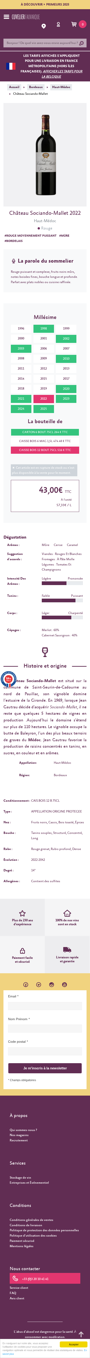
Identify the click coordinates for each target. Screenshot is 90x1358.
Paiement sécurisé (22, 1241)
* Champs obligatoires (22, 1080)
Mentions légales (21, 1246)
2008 (21, 358)
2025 (43, 409)
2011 (21, 368)
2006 (43, 348)
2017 (66, 379)
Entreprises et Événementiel (29, 1183)
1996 (21, 328)
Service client (19, 1288)
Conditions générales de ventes (31, 1220)
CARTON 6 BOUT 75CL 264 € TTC (45, 432)
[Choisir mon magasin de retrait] (44, 26)
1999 (66, 328)
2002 (66, 339)
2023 (66, 399)
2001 (43, 338)
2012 (43, 368)
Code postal (17, 1041)
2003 (21, 348)
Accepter (73, 1344)
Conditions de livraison (26, 1225)
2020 (66, 389)
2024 (21, 409)
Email (12, 996)
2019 (43, 388)
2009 (43, 358)
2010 (66, 359)
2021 (21, 399)
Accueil (14, 87)
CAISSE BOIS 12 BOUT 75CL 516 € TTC (45, 450)
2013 (66, 368)
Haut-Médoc (61, 87)
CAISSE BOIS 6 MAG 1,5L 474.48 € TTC (45, 441)
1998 (43, 328)
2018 (21, 388)
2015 (43, 379)
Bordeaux (36, 87)
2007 (66, 348)
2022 (43, 399)
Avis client (17, 1298)
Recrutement (19, 1140)
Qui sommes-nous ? (23, 1130)
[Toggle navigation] (6, 16)
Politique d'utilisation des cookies (33, 1235)
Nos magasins (19, 1135)
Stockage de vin (20, 1178)
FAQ (13, 1293)
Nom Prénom (17, 1019)
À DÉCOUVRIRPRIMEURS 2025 (45, 4)
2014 (21, 379)
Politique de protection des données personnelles (44, 1230)
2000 (21, 338)
